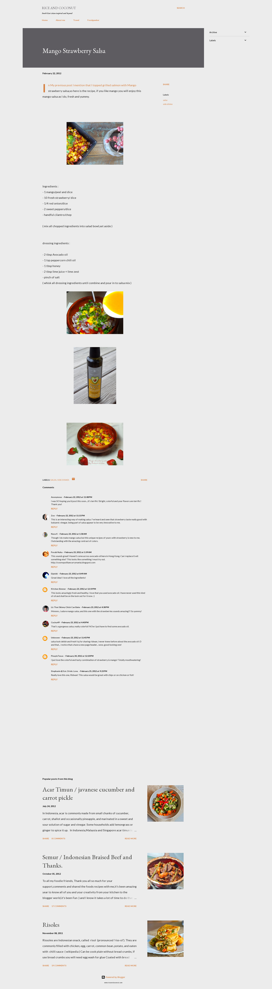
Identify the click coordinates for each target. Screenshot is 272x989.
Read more (131, 838)
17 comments (59, 906)
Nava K (54, 534)
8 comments (58, 838)
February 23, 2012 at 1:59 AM (78, 552)
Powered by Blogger (115, 977)
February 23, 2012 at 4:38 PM (95, 607)
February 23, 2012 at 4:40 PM (75, 622)
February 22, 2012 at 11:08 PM (78, 497)
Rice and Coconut (59, 8)
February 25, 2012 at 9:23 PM (93, 671)
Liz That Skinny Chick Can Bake (65, 607)
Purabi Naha (56, 552)
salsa (165, 100)
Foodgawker (93, 20)
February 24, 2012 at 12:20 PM (80, 656)
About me (60, 20)
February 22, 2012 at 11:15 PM (71, 515)
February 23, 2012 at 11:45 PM (76, 637)
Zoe (53, 515)
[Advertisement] (90, 742)
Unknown (55, 637)
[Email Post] (73, 480)
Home (45, 20)
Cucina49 (55, 622)
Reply (54, 508)
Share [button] (166, 84)
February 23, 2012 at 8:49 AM (73, 573)
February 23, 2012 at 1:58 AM (73, 534)
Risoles (50, 925)
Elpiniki (54, 573)
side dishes (167, 104)
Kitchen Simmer (58, 589)
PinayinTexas (57, 656)
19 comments (59, 965)
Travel (76, 20)
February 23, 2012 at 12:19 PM (82, 589)
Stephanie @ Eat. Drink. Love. (64, 671)
